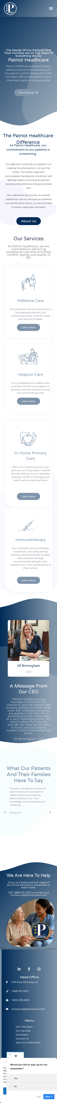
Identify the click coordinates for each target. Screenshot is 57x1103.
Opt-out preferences (28, 1042)
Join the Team (24, 1026)
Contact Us (22, 1038)
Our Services (23, 1030)
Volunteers (22, 1034)
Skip (39, 1096)
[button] (51, 8)
